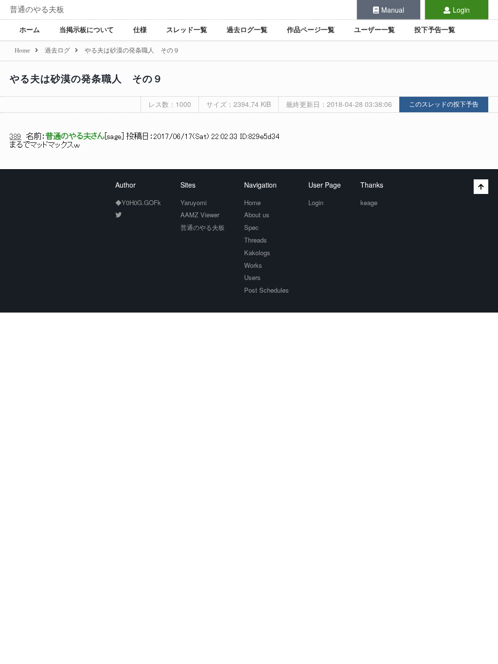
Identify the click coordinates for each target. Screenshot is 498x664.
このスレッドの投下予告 (444, 104)
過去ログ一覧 (247, 30)
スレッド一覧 (186, 30)
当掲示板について (86, 30)
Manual (392, 10)
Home (252, 202)
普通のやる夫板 (37, 9)
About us (256, 214)
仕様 (140, 30)
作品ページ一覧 (311, 30)
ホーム (29, 30)
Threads (255, 240)
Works (253, 265)
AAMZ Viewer (199, 214)
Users (252, 277)
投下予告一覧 (434, 30)
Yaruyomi (193, 202)
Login (461, 10)
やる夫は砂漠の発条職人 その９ (86, 78)
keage (368, 202)
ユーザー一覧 (374, 30)
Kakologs (257, 252)
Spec (251, 227)
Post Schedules (266, 290)
